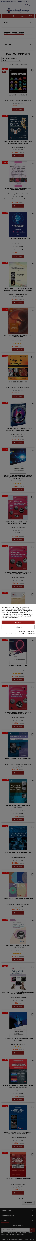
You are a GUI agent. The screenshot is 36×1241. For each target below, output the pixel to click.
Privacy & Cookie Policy (26, 631)
